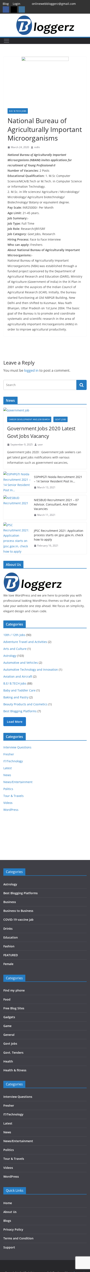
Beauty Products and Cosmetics (25, 704)
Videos (8, 803)
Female (8, 964)
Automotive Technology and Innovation (30, 670)
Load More (14, 722)
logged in (31, 370)
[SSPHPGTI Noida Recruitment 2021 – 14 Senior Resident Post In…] (17, 482)
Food (6, 999)
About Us (10, 1212)
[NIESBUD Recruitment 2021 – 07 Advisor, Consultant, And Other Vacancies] (17, 507)
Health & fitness (14, 1070)
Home (7, 1203)
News (7, 775)
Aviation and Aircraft (17, 676)
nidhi (37, 147)
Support (9, 1247)
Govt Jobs (60, 419)
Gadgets (9, 1017)
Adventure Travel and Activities (25, 642)
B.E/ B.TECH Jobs (17, 110)
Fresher (8, 754)
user (40, 444)
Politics (8, 789)
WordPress (10, 810)
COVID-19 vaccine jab (18, 920)
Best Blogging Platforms (20, 711)
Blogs (7, 1221)
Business (9, 902)
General (8, 1035)
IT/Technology (13, 761)
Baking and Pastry (15, 697)
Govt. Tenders (13, 1053)
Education (10, 937)
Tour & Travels (13, 796)
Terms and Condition (18, 1238)
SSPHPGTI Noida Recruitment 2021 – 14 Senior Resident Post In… (58, 479)
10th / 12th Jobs (14, 635)
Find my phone (14, 990)
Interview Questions (17, 747)
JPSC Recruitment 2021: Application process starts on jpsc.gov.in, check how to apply (58, 535)
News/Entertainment (17, 782)
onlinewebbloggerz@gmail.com (54, 4)
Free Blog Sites (13, 1008)
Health (8, 1061)
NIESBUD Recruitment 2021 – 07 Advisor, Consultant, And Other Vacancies (56, 504)
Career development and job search (29, 419)
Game (7, 1026)
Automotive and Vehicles (20, 663)
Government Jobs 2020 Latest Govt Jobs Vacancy (41, 432)
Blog (6, 4)
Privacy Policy (13, 1229)
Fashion (8, 946)
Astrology (9, 656)
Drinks (8, 929)
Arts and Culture (15, 649)
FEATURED (10, 955)
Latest (7, 768)
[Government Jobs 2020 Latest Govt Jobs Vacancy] (45, 410)
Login (16, 4)
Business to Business (18, 911)
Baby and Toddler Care (19, 690)
